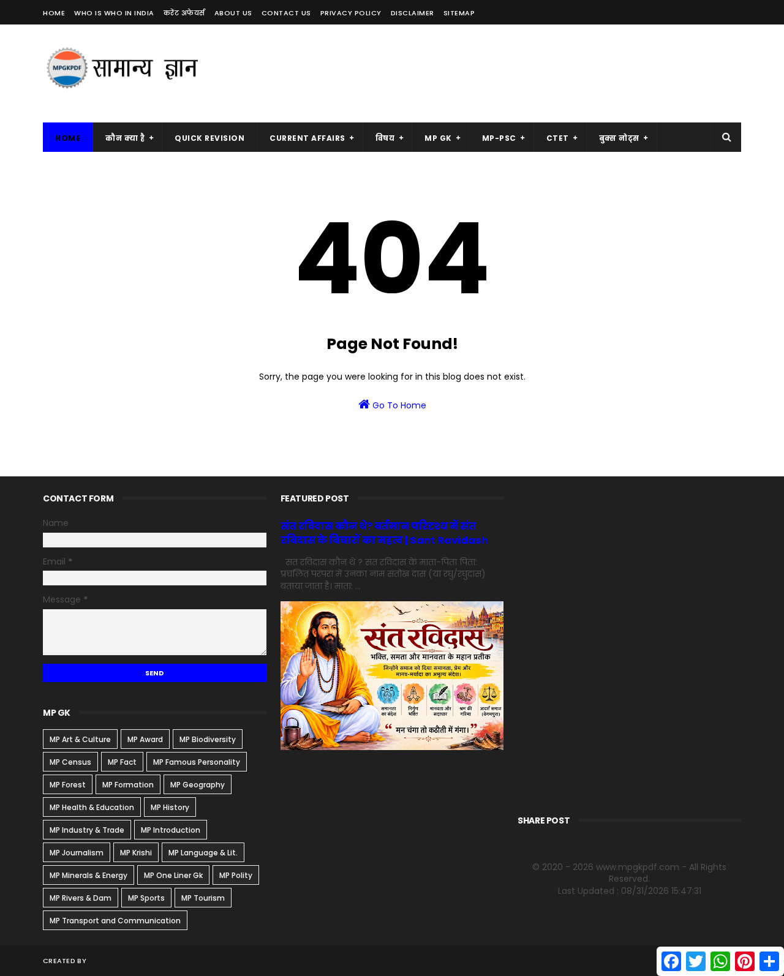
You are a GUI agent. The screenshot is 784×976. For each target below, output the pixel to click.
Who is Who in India (114, 13)
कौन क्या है (125, 138)
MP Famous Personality (196, 762)
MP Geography (197, 784)
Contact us (286, 13)
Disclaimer (412, 13)
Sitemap (459, 13)
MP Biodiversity (207, 739)
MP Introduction (170, 830)
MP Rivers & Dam (80, 898)
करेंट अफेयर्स (184, 13)
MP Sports (146, 898)
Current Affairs (307, 138)
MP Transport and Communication (115, 920)
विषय (385, 138)
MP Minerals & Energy (88, 875)
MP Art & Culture (80, 739)
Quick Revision (209, 138)
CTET (557, 138)
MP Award (145, 739)
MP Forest (68, 784)
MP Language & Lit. (203, 852)
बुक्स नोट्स (619, 138)
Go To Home (398, 405)
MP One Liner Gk (173, 875)
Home (54, 13)
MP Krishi (136, 852)
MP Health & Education (92, 807)
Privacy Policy (351, 13)
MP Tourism (203, 898)
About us (233, 13)
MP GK (438, 138)
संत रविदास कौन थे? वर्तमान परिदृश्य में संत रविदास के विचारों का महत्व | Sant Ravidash (384, 533)
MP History (170, 807)
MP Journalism (77, 852)
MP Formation (128, 784)
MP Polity (235, 875)
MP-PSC (499, 138)
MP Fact (122, 762)
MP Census (70, 762)
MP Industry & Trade (87, 830)
